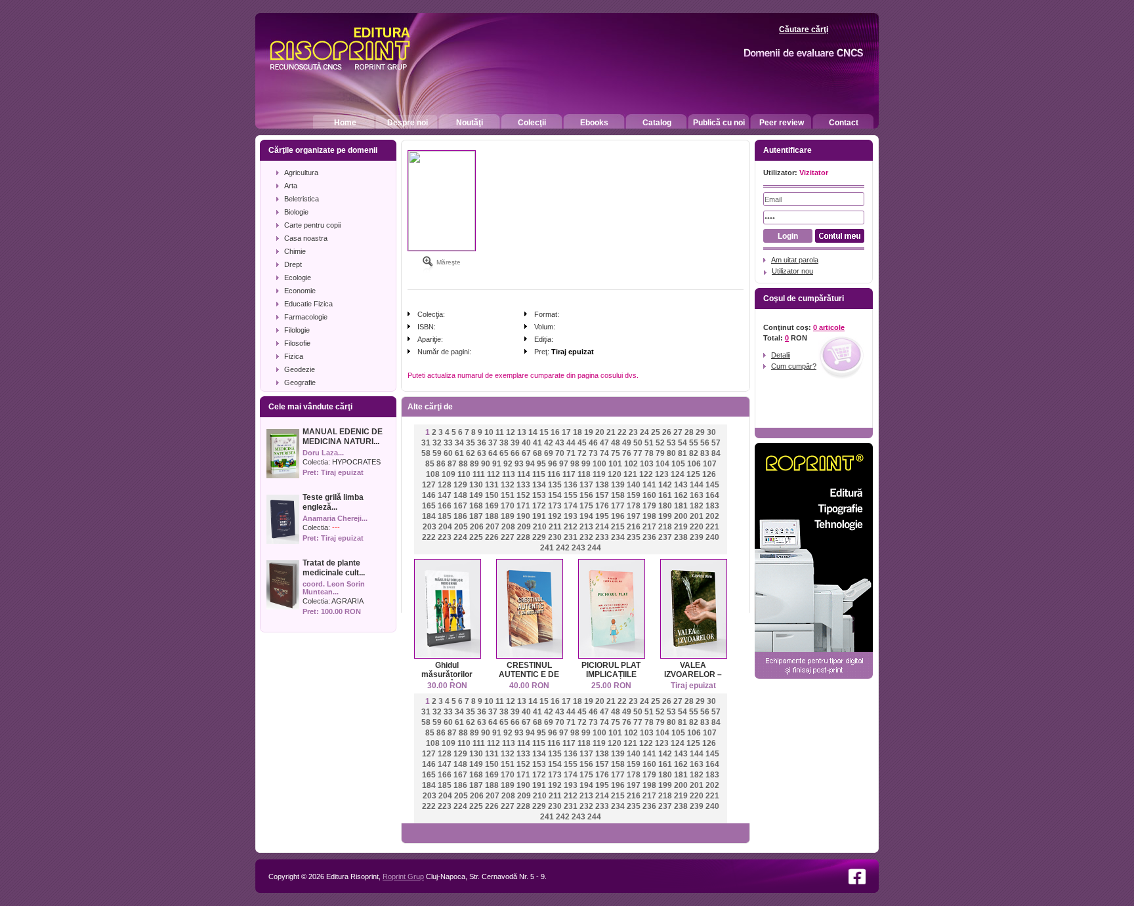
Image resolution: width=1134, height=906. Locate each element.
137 (586, 484)
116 (553, 474)
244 (594, 547)
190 (523, 516)
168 (476, 505)
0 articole (829, 327)
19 (588, 432)
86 (441, 463)
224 (460, 537)
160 (649, 495)
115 (538, 474)
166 (445, 505)
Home (345, 122)
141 (649, 484)
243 (578, 547)
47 (604, 442)
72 (582, 453)
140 (633, 484)
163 (697, 495)
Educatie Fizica (308, 304)
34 (459, 442)
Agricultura (301, 172)
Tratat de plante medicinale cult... (334, 567)
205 (461, 526)
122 (646, 474)
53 (671, 442)
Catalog (656, 122)
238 (681, 537)
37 (492, 442)
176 (602, 505)
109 (448, 474)
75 (615, 453)
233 (602, 537)
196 (618, 516)
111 (478, 474)
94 (530, 463)
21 (611, 432)
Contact (843, 122)
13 (521, 432)
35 (470, 442)
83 (704, 453)
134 (539, 484)
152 (523, 495)
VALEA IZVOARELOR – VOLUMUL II (693, 674)
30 (711, 432)
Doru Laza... (323, 453)
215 (618, 526)
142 (665, 484)
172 (539, 505)
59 (437, 453)
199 (665, 516)
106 (694, 463)
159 (633, 495)
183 (712, 505)
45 (582, 442)
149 (476, 495)
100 (599, 463)
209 (524, 526)
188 (492, 516)
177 (618, 505)
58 (425, 453)
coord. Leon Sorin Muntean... (334, 588)
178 (633, 505)
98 (574, 463)
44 (571, 442)
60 (448, 453)
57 (716, 442)
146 (429, 495)
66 (515, 453)
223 (445, 537)
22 (622, 432)
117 (569, 474)
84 (716, 453)
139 (618, 484)
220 (697, 526)
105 (678, 463)
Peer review (781, 122)
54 (682, 442)
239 (697, 537)
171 (523, 505)
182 (697, 505)
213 (586, 526)
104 (662, 463)
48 (615, 442)
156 (586, 495)
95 (541, 463)
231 (571, 537)
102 (631, 463)
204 (445, 526)
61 (459, 453)
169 (492, 505)
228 (523, 537)
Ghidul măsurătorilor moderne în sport (447, 674)
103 (647, 463)
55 (693, 442)
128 (445, 484)
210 (540, 526)
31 (425, 442)
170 (507, 505)
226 (492, 537)
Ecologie (297, 277)
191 (539, 516)
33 (448, 442)
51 (649, 442)
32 (437, 442)
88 (463, 463)
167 (460, 505)
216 (633, 526)
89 (474, 463)
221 (712, 526)
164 (712, 495)
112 (493, 474)
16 (555, 432)
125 (693, 474)
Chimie (295, 251)
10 (489, 432)
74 (604, 453)
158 (618, 495)
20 (599, 432)
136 (571, 484)
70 (559, 453)
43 (559, 442)
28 (689, 432)
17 (566, 432)
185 (445, 516)
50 (637, 442)
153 (539, 495)
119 (599, 474)
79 (660, 453)
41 (537, 442)
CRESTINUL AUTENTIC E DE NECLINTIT (529, 674)
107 (710, 463)
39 (515, 442)
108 (433, 474)
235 (633, 537)
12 (510, 432)
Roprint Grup (403, 876)
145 (712, 484)
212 (571, 526)
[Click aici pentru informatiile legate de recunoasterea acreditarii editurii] (780, 53)
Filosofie (297, 343)
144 (697, 484)
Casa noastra (305, 238)
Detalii (780, 355)
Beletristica (301, 199)
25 (655, 432)
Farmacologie (305, 317)
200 (681, 516)
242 (563, 547)
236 (649, 537)
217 (649, 526)
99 (586, 463)
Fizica (293, 356)
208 (508, 526)
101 (615, 463)
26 (666, 432)
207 (492, 526)
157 (602, 495)
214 (602, 526)
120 (614, 474)
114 (523, 474)
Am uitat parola (794, 260)
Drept (293, 264)
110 (464, 474)
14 (532, 432)
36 (481, 442)
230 (555, 537)
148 (460, 495)
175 (586, 505)
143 (681, 484)
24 (644, 432)
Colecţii (532, 122)
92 (508, 463)
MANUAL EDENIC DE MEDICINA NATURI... (343, 436)
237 (665, 537)
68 (537, 453)
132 (507, 484)
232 (586, 537)
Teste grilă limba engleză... (333, 502)
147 (445, 495)
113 (508, 474)
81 (682, 453)
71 (571, 453)
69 (548, 453)
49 (626, 442)
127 (429, 484)
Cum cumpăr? (793, 366)
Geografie (300, 382)
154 (555, 495)
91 (496, 463)
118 (584, 474)
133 (523, 484)
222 (429, 537)
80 (671, 453)
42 (548, 442)
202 (712, 516)
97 (563, 463)
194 (586, 516)
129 (460, 484)
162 (681, 495)
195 (602, 516)
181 (681, 505)
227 (507, 537)
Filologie (297, 330)
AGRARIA (347, 601)
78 (649, 453)
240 (712, 537)
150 (492, 495)
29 (700, 432)
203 (429, 526)
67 (526, 453)
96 (552, 463)
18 (577, 432)
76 (626, 453)
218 (665, 526)
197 (633, 516)
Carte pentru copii (312, 225)
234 (618, 537)
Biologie (296, 212)
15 (544, 432)
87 (452, 463)
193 (571, 516)
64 (492, 453)
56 (704, 442)
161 (665, 495)
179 (649, 505)
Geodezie (299, 369)
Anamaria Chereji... (335, 518)
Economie (300, 291)
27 (677, 432)
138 (602, 484)
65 (504, 453)
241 (547, 547)
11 (499, 432)
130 (476, 484)
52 (660, 442)
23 (633, 432)
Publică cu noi (719, 122)
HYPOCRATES (356, 462)
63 (481, 453)
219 (681, 526)
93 (519, 463)
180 (665, 505)
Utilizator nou (792, 271)
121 (630, 474)
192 (555, 516)
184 (429, 516)
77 (637, 453)
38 (504, 442)
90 (485, 463)
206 (477, 526)
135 (555, 484)
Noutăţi (469, 122)
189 (507, 516)
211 (555, 526)
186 (460, 516)
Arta (290, 186)
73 (593, 453)
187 (476, 516)
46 (593, 442)
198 (649, 516)
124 (677, 474)
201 (697, 516)
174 (571, 505)
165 (429, 505)
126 (709, 474)
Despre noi (407, 122)
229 (539, 537)
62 (470, 453)
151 (507, 495)
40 (526, 442)
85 (429, 463)
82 (693, 453)
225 (476, 537)
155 (571, 495)
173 (555, 505)
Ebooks (594, 122)
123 (662, 474)
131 (492, 484)
